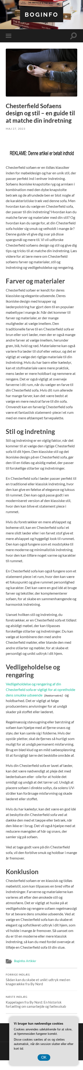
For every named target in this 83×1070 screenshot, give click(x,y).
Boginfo (42, 14)
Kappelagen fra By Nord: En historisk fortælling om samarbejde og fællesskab (36, 1001)
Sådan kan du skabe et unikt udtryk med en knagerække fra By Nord (38, 979)
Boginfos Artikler (25, 961)
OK (44, 1057)
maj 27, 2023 (15, 128)
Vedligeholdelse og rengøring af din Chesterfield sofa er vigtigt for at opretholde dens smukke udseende (40, 689)
